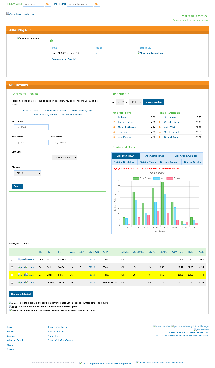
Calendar (11, 336)
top (113, 102)
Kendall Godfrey (172, 137)
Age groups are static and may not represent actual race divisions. (146, 168)
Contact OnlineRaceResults (60, 340)
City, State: (17, 152)
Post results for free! (195, 16)
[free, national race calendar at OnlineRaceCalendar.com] (160, 363)
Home (9, 327)
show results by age (82, 110)
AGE (72, 252)
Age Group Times (154, 155)
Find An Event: (14, 4)
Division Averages (169, 162)
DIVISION (93, 252)
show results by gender (45, 114)
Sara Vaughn (170, 117)
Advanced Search (15, 340)
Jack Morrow (124, 137)
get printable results (72, 114)
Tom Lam (122, 132)
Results (10, 332)
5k (96, 53)
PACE (201, 252)
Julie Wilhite (170, 127)
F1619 (91, 259)
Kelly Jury (123, 117)
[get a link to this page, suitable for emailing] (190, 326)
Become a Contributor (57, 327)
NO (41, 252)
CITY (106, 252)
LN (59, 252)
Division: (16, 167)
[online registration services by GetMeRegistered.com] (105, 362)
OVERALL (138, 252)
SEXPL (163, 252)
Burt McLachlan (126, 122)
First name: (17, 137)
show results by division (55, 110)
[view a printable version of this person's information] (21, 259)
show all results (31, 110)
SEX (81, 252)
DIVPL (151, 252)
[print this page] (161, 326)
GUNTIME (177, 252)
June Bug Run (20, 30)
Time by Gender (192, 162)
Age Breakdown (125, 155)
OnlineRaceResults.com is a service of (182, 336)
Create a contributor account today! (191, 20)
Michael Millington (127, 127)
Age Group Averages (186, 155)
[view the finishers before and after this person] (29, 259)
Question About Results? (64, 59)
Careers (10, 349)
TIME (190, 252)
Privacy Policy (54, 336)
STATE (125, 252)
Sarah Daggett (171, 132)
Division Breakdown (124, 162)
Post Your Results (56, 332)
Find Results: (59, 4)
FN (48, 252)
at (126, 102)
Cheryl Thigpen (172, 122)
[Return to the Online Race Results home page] (20, 13)
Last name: (56, 137)
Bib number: (18, 121)
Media (10, 345)
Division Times (148, 162)
